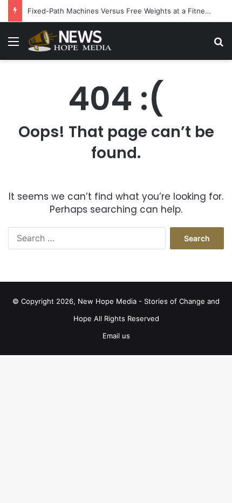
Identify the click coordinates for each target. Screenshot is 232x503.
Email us (116, 335)
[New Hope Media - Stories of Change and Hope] (70, 41)
